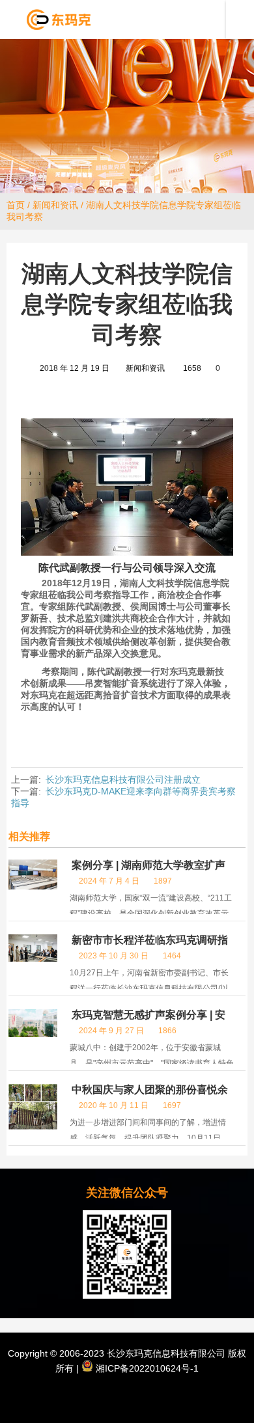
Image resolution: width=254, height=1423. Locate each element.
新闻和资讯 (55, 205)
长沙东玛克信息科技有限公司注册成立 (123, 779)
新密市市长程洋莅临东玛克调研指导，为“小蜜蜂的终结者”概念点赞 (149, 945)
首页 (16, 205)
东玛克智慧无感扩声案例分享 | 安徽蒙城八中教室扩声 (147, 1020)
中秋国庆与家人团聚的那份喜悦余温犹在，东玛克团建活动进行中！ (149, 1095)
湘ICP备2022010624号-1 (146, 1368)
